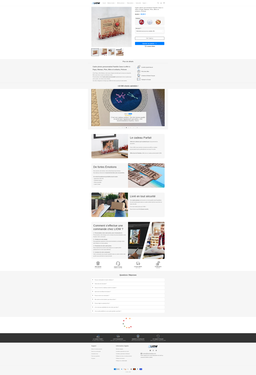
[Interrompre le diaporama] (136, 127)
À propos (93, 358)
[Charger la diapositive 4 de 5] (128, 128)
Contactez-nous (94, 353)
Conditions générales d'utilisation (123, 353)
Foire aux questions (95, 356)
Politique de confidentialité (121, 360)
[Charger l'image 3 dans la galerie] (111, 52)
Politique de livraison (120, 358)
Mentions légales (119, 349)
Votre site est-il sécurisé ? (101, 283)
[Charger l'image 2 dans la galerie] (103, 52)
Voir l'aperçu (149, 38)
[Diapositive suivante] (133, 127)
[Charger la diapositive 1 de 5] (122, 128)
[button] (111, 3)
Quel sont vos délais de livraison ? (103, 291)
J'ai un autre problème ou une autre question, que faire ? (108, 311)
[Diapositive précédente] (119, 127)
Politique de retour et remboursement (124, 356)
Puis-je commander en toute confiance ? (104, 279)
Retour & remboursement (96, 349)
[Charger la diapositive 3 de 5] (126, 128)
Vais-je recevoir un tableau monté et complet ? (105, 287)
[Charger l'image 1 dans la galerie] (95, 52)
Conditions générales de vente (122, 351)
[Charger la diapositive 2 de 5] (124, 128)
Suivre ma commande (96, 351)
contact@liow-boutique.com (149, 353)
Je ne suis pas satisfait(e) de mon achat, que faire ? (107, 307)
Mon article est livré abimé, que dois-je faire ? (105, 299)
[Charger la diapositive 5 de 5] (130, 128)
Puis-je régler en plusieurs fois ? (102, 303)
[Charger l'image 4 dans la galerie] (119, 52)
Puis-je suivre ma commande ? (102, 295)
